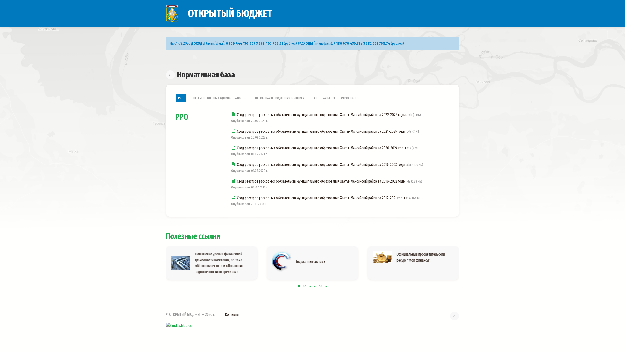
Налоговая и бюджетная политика (279, 98)
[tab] (299, 286)
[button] (454, 316)
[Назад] (170, 74)
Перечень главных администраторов (219, 98)
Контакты (232, 314)
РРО (181, 98)
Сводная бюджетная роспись (335, 98)
